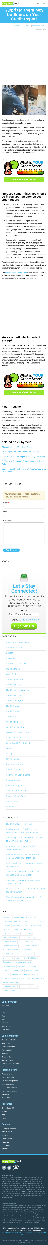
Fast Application (8, 1050)
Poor (3, 1016)
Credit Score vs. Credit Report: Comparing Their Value (23, 456)
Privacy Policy (7, 1132)
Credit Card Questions (28, 946)
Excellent (5, 1006)
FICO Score (7, 970)
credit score (20, 958)
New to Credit (7, 1026)
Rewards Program (18, 978)
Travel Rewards (9, 991)
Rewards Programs (15, 785)
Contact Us (6, 1145)
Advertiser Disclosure (22, 26)
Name (6, 503)
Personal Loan (13, 769)
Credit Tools (12, 722)
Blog (3, 1115)
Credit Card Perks (10, 946)
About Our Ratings (39, 26)
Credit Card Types (15, 701)
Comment (7, 521)
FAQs (4, 1118)
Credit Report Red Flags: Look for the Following (20, 451)
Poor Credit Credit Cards (18, 775)
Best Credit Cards (9, 1040)
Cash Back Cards (8, 1047)
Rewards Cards (7, 1057)
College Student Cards (10, 1064)
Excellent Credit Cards (27, 966)
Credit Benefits (13, 685)
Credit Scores (12, 706)
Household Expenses (10, 1081)
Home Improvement (9, 1091)
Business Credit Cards (17, 663)
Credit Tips (11, 716)
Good (4, 1009)
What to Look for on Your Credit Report (17, 447)
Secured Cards (7, 1060)
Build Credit (6, 1043)
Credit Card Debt (14, 695)
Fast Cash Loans (8, 1077)
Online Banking (13, 759)
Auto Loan (6, 1098)
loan (37, 970)
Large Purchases (8, 1084)
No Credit (5, 1030)
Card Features (13, 669)
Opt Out (5, 1135)
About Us (5, 1142)
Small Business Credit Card (13, 983)
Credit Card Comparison (17, 690)
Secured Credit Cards (16, 791)
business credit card (20, 925)
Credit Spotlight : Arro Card (19, 824)
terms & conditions (29, 619)
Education (7, 962)
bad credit (34, 917)
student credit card (10, 987)
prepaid (6, 974)
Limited (5, 1023)
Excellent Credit (14, 738)
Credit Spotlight (13, 711)
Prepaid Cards (13, 780)
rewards (6, 978)
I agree (25, 619)
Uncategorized (13, 801)
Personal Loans (7, 1074)
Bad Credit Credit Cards (17, 642)
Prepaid (5, 1054)
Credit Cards (26, 950)
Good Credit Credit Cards (18, 743)
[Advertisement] (24, 57)
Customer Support (9, 1128)
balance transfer (29, 921)
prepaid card (16, 974)
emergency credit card (22, 962)
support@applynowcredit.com (12, 1232)
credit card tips (27, 954)
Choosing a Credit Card (23, 929)
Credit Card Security (11, 954)
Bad (3, 1020)
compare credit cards (11, 934)
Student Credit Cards (16, 796)
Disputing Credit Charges (18, 732)
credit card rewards (10, 950)
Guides (9, 748)
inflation (29, 970)
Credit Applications (15, 679)
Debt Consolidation (15, 727)
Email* (24, 610)
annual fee (7, 917)
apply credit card (20, 917)
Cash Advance (37, 925)
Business (10, 658)
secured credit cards (36, 978)
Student (29, 983)
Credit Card (26, 934)
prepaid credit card (31, 974)
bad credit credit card (11, 921)
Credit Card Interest (27, 942)
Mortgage (10, 754)
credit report (8, 958)
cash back (7, 929)
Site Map (5, 1149)
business (6, 925)
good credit (18, 970)
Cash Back (11, 674)
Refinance (5, 1094)
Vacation (10, 807)
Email (5, 512)
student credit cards (28, 987)
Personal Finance (14, 764)
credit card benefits (10, 938)
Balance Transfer (14, 648)
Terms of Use (7, 1139)
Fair (3, 1013)
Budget (9, 653)
